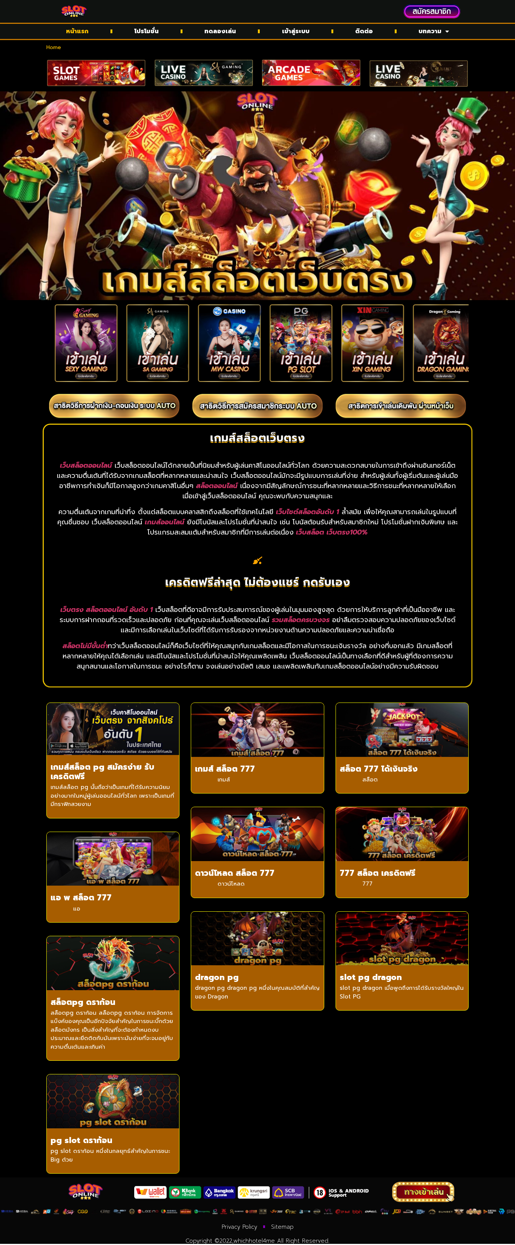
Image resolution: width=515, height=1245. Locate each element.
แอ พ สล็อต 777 (81, 898)
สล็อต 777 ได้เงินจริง (379, 769)
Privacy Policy (239, 1227)
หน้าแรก (77, 31)
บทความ (429, 31)
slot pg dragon (371, 977)
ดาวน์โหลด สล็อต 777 (234, 873)
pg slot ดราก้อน (81, 1140)
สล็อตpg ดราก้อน (83, 1002)
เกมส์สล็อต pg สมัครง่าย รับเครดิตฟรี (102, 772)
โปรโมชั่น (146, 31)
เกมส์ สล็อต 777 (225, 769)
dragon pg (217, 977)
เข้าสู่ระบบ (296, 31)
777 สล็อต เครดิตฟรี (377, 873)
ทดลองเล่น (220, 31)
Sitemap (282, 1227)
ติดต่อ (364, 31)
